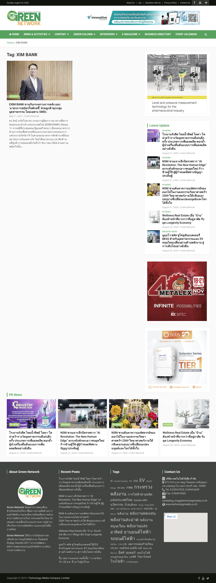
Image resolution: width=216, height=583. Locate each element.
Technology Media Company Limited (48, 578)
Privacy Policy (170, 3)
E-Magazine (129, 34)
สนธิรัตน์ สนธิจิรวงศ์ (130, 548)
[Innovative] (142, 12)
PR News (14, 96)
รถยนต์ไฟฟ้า (122, 538)
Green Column (83, 34)
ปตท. (112, 509)
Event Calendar (186, 34)
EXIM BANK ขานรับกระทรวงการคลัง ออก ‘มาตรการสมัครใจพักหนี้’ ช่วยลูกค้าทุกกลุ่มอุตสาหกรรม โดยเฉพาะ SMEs (35, 108)
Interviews (107, 34)
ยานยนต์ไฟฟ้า (137, 532)
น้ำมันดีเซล (131, 504)
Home (15, 34)
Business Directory (158, 34)
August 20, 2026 (170, 227)
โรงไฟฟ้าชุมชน (132, 562)
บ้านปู (140, 505)
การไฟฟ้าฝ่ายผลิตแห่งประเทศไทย (131, 497)
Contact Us (185, 3)
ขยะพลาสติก (141, 500)
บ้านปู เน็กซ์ (149, 505)
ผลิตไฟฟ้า (149, 508)
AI (111, 481)
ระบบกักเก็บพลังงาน (145, 539)
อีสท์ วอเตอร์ (127, 553)
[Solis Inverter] (177, 332)
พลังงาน (122, 513)
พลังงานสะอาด (124, 519)
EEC (130, 481)
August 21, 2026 (170, 153)
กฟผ (129, 487)
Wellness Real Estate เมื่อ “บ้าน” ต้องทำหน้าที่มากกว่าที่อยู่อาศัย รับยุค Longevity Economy (183, 219)
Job (140, 3)
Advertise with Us (153, 3)
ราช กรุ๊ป (122, 544)
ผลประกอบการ (137, 509)
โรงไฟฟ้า (117, 561)
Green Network (31, 116)
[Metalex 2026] (177, 263)
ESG (136, 481)
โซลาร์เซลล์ (144, 556)
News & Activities (35, 34)
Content (60, 34)
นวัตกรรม (116, 504)
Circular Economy (121, 481)
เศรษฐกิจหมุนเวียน (119, 557)
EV (142, 480)
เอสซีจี (132, 556)
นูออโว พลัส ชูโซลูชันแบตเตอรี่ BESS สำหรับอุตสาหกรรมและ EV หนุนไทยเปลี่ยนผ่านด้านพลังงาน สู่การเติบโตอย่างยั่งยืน (183, 241)
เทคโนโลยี (143, 552)
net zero (121, 487)
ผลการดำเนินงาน (123, 509)
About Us (131, 3)
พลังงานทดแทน (143, 513)
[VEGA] (177, 56)
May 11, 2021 (15, 116)
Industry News (169, 232)
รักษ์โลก (113, 544)
